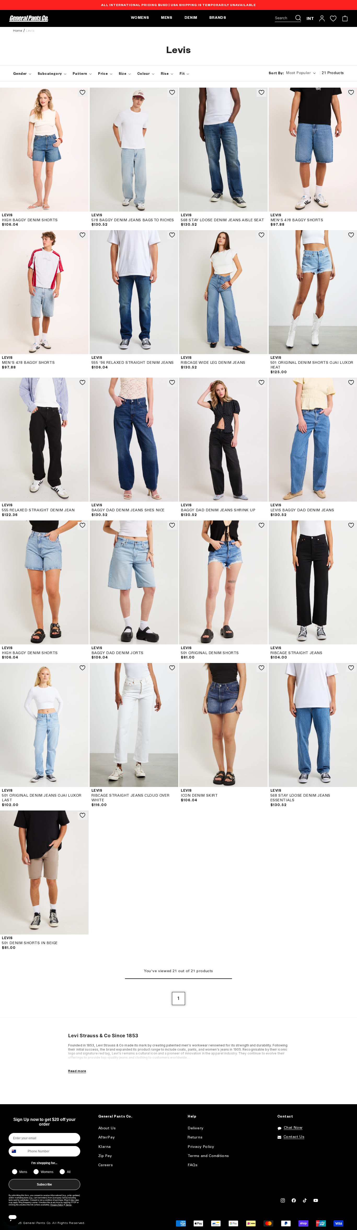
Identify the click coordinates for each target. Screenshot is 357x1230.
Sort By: (276, 74)
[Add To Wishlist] (82, 93)
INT (310, 18)
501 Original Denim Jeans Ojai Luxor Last (42, 798)
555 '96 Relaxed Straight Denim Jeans (132, 363)
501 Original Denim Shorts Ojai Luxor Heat (312, 365)
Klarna (104, 1147)
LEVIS (7, 216)
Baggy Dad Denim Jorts (117, 653)
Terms (68, 1205)
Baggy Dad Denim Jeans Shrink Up (218, 510)
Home (17, 30)
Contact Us (294, 1137)
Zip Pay (105, 1156)
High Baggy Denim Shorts (30, 220)
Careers (105, 1165)
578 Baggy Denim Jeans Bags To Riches (132, 220)
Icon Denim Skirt (199, 795)
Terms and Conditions (208, 1156)
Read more (77, 1071)
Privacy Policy (56, 1205)
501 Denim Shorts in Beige (30, 943)
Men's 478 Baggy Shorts (296, 220)
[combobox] (17, 1151)
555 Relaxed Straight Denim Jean (38, 510)
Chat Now (293, 1128)
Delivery (196, 1128)
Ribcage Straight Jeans (296, 653)
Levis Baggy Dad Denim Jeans (302, 510)
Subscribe (44, 1184)
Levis (30, 30)
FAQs (192, 1165)
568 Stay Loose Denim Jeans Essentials (300, 798)
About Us (107, 1128)
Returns (195, 1137)
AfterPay (106, 1137)
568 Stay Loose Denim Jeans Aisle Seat (222, 220)
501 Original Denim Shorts (210, 653)
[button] (288, 18)
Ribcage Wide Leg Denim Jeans (213, 363)
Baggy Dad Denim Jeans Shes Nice (128, 510)
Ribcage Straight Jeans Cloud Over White (130, 798)
